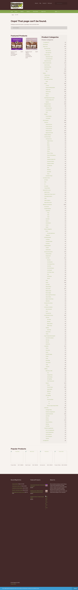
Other (45, 198)
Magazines (48, 235)
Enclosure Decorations (48, 251)
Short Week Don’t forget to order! (18, 492)
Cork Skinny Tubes (50, 272)
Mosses (47, 417)
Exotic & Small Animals (47, 62)
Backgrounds (48, 255)
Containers (48, 239)
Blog (40, 3)
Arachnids (47, 218)
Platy (48, 167)
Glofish (48, 157)
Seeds (47, 81)
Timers (47, 333)
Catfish (48, 146)
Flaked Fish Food (49, 124)
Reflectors (49, 391)
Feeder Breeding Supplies (50, 87)
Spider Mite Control (48, 202)
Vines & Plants (48, 296)
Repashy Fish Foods (49, 132)
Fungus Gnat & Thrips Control (49, 194)
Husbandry (46, 346)
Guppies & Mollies (50, 163)
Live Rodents (48, 118)
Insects (45, 83)
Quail (47, 112)
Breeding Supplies (47, 237)
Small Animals (46, 68)
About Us (36, 3)
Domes (48, 385)
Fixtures (47, 383)
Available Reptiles (47, 208)
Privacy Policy (13, 583)
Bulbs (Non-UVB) (49, 370)
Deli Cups (47, 339)
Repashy (47, 101)
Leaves (47, 282)
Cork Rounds (49, 270)
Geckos (47, 220)
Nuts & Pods (48, 288)
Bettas (48, 144)
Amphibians (48, 210)
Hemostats (48, 350)
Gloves (47, 348)
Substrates (46, 407)
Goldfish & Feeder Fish (51, 159)
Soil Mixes (48, 426)
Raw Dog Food (48, 52)
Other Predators (47, 200)
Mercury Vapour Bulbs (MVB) (52, 405)
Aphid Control (47, 192)
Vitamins (47, 438)
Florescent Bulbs (50, 399)
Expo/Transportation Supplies (49, 335)
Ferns (45, 181)
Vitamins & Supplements (48, 428)
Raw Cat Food (48, 50)
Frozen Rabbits (48, 110)
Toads (48, 216)
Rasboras (49, 169)
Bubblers (49, 321)
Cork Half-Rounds (50, 268)
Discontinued (45, 44)
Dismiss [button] (75, 588)
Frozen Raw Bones (49, 58)
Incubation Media (49, 241)
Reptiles (22, 11)
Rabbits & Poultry (47, 105)
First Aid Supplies (49, 436)
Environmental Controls (48, 315)
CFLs (48, 372)
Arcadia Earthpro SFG (50, 99)
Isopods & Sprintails (49, 413)
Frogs (48, 212)
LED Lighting (49, 378)
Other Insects (48, 91)
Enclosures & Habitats (48, 307)
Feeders (16, 11)
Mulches (47, 419)
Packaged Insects (47, 103)
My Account (50, 3)
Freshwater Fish (49, 138)
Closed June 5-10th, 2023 (16, 485)
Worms (47, 95)
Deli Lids (47, 341)
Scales (47, 358)
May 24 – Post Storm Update (17, 490)
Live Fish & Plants (47, 136)
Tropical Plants (47, 188)
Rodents (45, 114)
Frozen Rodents (48, 116)
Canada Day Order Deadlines (17, 487)
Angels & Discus (50, 140)
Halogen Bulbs (50, 374)
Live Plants (48, 284)
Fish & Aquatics (46, 120)
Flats (48, 274)
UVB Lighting (48, 395)
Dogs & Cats (43, 11)
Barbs (48, 142)
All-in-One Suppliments (50, 430)
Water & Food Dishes (49, 298)
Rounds (48, 278)
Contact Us (44, 3)
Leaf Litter (48, 415)
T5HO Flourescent (50, 380)
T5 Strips (48, 393)
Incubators (48, 243)
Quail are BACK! (15, 483)
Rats (46, 71)
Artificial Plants (48, 253)
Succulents (46, 186)
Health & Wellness (47, 134)
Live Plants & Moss (46, 177)
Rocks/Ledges (48, 292)
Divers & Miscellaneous (51, 155)
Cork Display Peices (50, 263)
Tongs (47, 364)
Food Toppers (46, 77)
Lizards (47, 224)
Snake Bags (48, 360)
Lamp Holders (49, 389)
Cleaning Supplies (47, 245)
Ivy (44, 183)
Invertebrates (49, 165)
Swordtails (49, 171)
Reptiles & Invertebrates (47, 204)
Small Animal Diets (47, 66)
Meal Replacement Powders (49, 97)
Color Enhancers (49, 434)
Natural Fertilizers (49, 421)
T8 (49, 403)
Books (47, 231)
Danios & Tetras (50, 153)
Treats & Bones (47, 54)
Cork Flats (49, 266)
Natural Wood (48, 286)
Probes (47, 356)
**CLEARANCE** (46, 42)
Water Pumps (49, 325)
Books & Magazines (48, 229)
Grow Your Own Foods (48, 79)
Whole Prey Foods (47, 60)
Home (12, 11)
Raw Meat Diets (47, 48)
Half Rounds (49, 276)
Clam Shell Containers (50, 337)
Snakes (47, 227)
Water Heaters (50, 323)
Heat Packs (48, 344)
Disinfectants (48, 249)
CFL (48, 397)
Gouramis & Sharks (50, 161)
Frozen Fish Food (49, 126)
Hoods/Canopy (50, 387)
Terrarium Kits (48, 313)
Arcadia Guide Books (51, 233)
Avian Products (47, 64)
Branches (49, 259)
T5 (49, 401)
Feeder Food (48, 89)
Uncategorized (45, 440)
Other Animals (35, 11)
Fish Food (46, 122)
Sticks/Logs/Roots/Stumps (51, 294)
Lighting (45, 368)
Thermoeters (48, 362)
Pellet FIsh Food (49, 130)
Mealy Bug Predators (48, 196)
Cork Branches (50, 261)
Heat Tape (49, 329)
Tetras (48, 173)
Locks (47, 311)
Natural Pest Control (47, 190)
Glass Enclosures (49, 309)
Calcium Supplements (50, 432)
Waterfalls (48, 300)
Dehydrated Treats (49, 56)
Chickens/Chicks (49, 108)
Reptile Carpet (48, 290)
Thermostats (48, 331)
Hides (47, 280)
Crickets (47, 85)
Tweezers (47, 366)
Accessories (46, 206)
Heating (47, 327)
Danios (48, 151)
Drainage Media (49, 409)
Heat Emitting (49, 376)
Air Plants (46, 179)
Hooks (47, 352)
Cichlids (48, 149)
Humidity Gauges (49, 354)
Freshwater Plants (49, 175)
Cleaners (47, 247)
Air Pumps (49, 319)
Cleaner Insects (47, 75)
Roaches (47, 93)
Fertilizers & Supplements (50, 411)
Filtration (47, 317)
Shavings (47, 424)
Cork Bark (48, 257)
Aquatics (28, 11)
